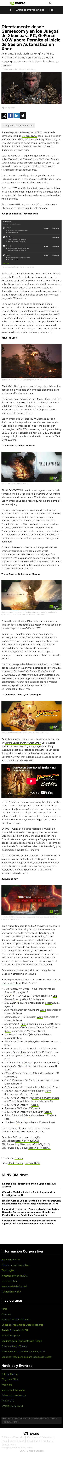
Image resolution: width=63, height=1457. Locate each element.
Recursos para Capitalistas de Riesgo (21, 1340)
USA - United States (31, 1450)
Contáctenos (8, 1444)
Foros (4, 1308)
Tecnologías (7, 1270)
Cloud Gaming (15, 1162)
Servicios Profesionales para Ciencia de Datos (26, 1356)
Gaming (19, 1157)
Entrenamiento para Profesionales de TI (23, 1351)
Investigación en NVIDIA (14, 1275)
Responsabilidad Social (14, 1286)
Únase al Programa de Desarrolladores (22, 1324)
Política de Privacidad (13, 1437)
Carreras (6, 1314)
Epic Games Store (11, 982)
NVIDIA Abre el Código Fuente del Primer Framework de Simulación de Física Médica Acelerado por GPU (31, 1202)
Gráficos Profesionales (30, 9)
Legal (4, 1440)
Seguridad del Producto (40, 1440)
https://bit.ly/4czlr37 (39, 1147)
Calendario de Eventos (13, 1395)
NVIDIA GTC (7, 1400)
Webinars (6, 1384)
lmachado (30, 69)
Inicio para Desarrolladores (16, 1319)
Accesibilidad (17, 1440)
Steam (53, 979)
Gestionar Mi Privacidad (40, 1437)
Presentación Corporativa (15, 1264)
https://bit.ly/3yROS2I (27, 1140)
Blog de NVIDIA (9, 1379)
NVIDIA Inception (10, 1335)
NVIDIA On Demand (12, 1406)
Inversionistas (9, 1280)
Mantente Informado (13, 1389)
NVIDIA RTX (21, 429)
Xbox (43, 1009)
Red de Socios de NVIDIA (14, 1330)
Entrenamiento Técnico (14, 1346)
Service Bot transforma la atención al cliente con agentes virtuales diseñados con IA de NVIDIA (29, 1222)
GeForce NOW (29, 135)
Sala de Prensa (9, 1373)
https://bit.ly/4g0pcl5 (38, 1144)
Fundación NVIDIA (11, 1291)
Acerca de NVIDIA (10, 1259)
